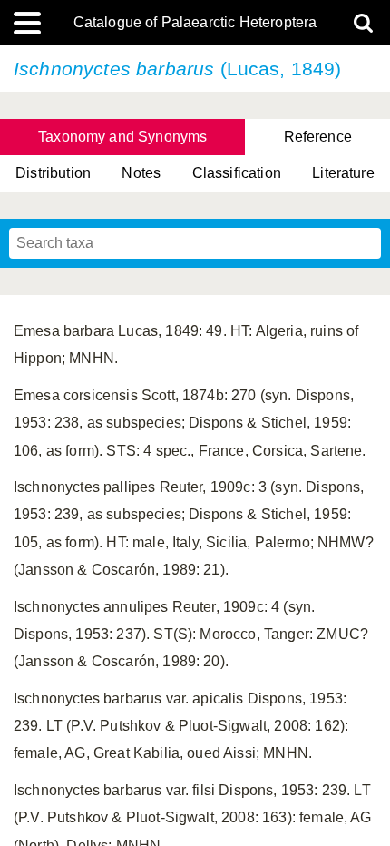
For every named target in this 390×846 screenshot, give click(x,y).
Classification (236, 173)
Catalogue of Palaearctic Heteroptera (195, 22)
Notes (141, 173)
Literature (343, 173)
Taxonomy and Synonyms (122, 136)
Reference (318, 136)
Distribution (53, 173)
